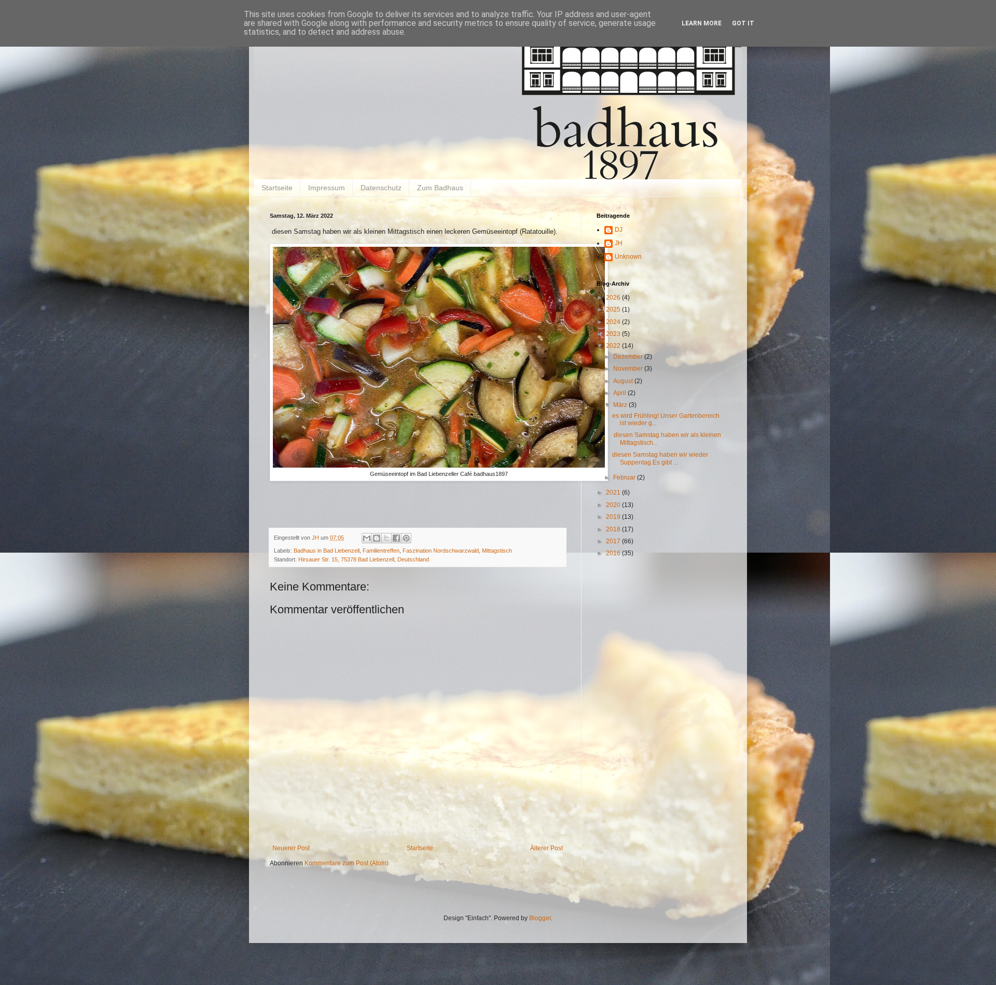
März (621, 405)
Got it (743, 23)
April (620, 393)
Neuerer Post (291, 848)
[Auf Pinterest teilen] (406, 538)
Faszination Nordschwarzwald (441, 550)
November (628, 368)
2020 (614, 505)
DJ (618, 229)
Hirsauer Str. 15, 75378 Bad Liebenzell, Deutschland (363, 559)
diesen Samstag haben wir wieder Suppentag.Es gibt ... (660, 458)
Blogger (540, 918)
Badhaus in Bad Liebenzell (326, 550)
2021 (614, 492)
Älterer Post (546, 848)
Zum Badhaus (440, 188)
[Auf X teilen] (386, 538)
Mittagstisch (497, 550)
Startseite (277, 188)
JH (618, 243)
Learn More (702, 23)
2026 (614, 297)
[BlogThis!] (376, 538)
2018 (614, 529)
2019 (614, 516)
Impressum (326, 188)
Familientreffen (381, 550)
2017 (614, 541)
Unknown (628, 256)
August (623, 381)
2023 (614, 333)
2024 (614, 322)
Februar (625, 477)
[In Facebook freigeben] (396, 538)
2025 (614, 309)
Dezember (628, 356)
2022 (614, 345)
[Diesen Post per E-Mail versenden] (367, 538)
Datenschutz (381, 188)
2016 (614, 553)
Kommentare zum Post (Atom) (347, 863)
